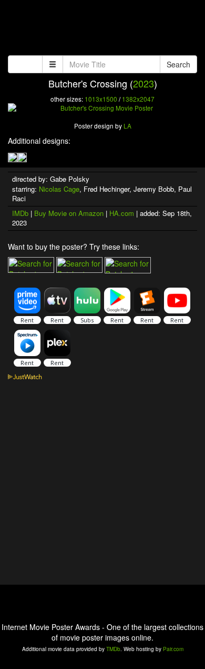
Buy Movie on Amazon (69, 213)
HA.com (121, 213)
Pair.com (173, 649)
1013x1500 (101, 98)
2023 (143, 83)
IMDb (20, 213)
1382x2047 (138, 98)
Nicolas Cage (59, 189)
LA (127, 125)
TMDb (113, 649)
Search (178, 64)
